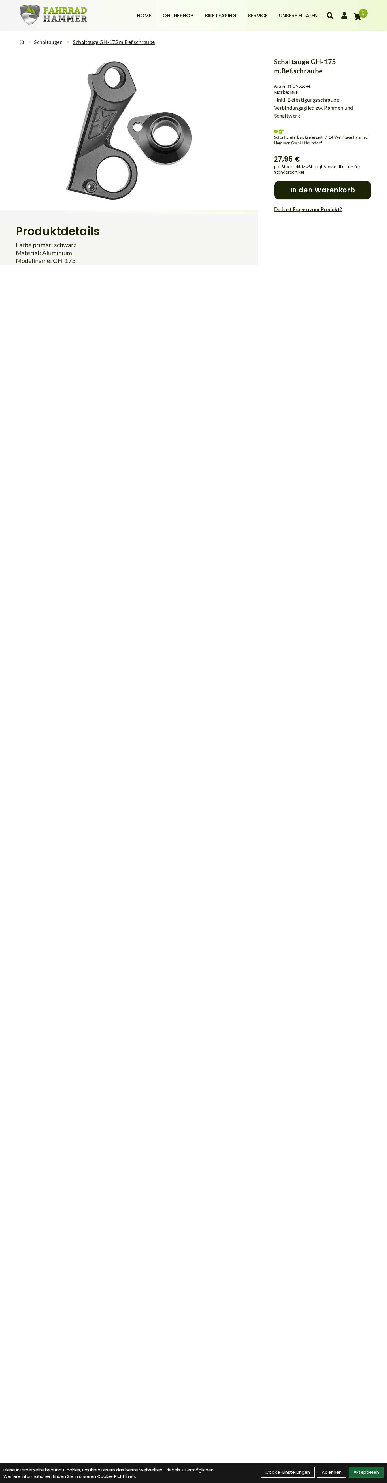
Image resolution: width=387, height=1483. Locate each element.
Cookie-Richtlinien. (116, 1476)
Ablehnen (332, 1472)
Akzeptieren (366, 1472)
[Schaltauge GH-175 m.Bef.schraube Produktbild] (129, 130)
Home (144, 15)
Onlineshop (178, 15)
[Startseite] (21, 42)
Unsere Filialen (298, 15)
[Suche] (330, 15)
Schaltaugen (48, 42)
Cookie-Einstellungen (287, 1472)
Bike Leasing (221, 15)
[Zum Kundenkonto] (344, 16)
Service (258, 15)
